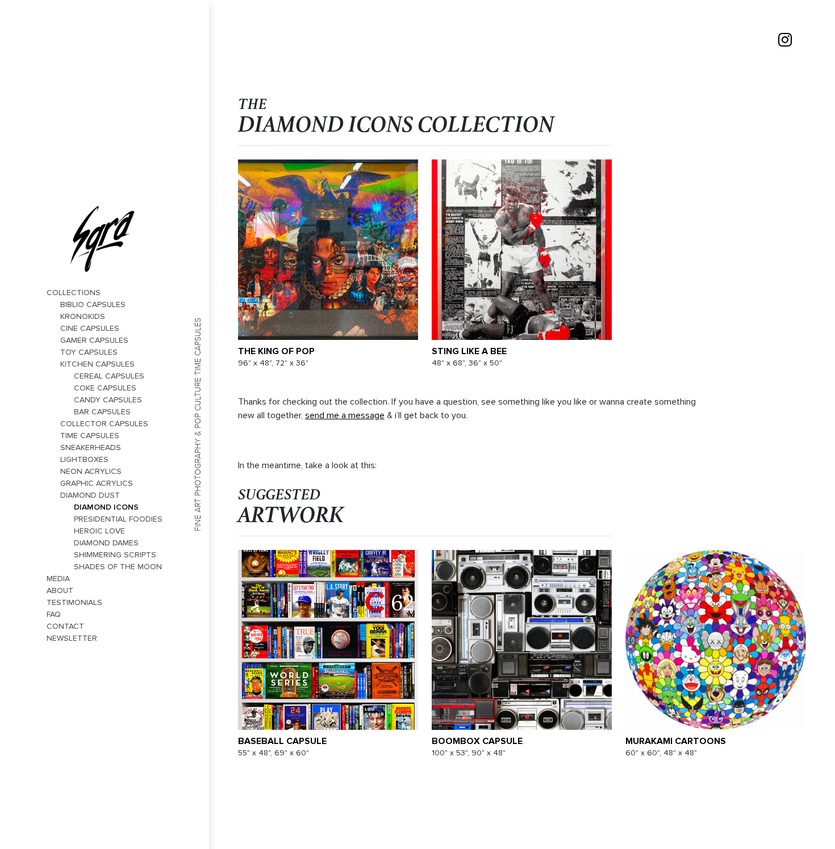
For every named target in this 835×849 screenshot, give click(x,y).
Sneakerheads (90, 447)
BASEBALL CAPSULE (282, 741)
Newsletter (72, 638)
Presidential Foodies (118, 519)
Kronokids (82, 316)
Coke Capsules (105, 388)
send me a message (345, 415)
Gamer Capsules (94, 340)
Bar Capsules (102, 411)
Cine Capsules (89, 328)
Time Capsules (89, 435)
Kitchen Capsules (97, 364)
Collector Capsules (104, 423)
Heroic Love (99, 531)
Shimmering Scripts (115, 554)
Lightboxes (84, 459)
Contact (65, 626)
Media (58, 578)
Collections (74, 292)
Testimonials (74, 602)
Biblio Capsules (93, 304)
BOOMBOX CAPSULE (477, 741)
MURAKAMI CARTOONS (675, 741)
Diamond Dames (106, 543)
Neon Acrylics (91, 471)
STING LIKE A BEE (469, 351)
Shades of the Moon (118, 566)
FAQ (54, 614)
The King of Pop (276, 351)
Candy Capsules (108, 400)
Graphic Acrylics (96, 483)
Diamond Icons (106, 506)
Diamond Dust (90, 495)
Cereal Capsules (109, 376)
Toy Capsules (89, 352)
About (60, 590)
